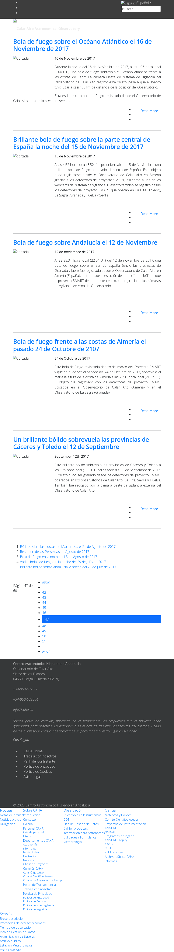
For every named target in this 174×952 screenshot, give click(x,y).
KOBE (108, 848)
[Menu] (131, 28)
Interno (27, 836)
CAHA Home (33, 751)
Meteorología (72, 842)
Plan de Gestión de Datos (81, 824)
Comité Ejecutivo (33, 872)
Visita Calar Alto (10, 950)
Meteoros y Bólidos (118, 815)
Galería (28, 824)
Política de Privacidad (37, 894)
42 (44, 592)
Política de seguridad (36, 909)
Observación (73, 810)
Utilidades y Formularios (80, 837)
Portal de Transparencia (39, 885)
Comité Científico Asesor (38, 876)
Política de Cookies (38, 771)
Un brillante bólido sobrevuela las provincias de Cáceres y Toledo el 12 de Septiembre (81, 443)
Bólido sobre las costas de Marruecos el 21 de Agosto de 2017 (68, 546)
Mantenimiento (32, 852)
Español (143, 2)
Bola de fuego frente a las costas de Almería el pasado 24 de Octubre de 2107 (79, 345)
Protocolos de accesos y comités (23, 923)
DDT (66, 819)
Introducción (31, 815)
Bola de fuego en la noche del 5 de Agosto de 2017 (58, 556)
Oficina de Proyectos (35, 864)
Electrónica (29, 856)
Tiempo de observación (16, 927)
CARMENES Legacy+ (117, 840)
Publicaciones (114, 852)
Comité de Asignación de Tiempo (43, 880)
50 (44, 636)
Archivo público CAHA (119, 857)
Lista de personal (33, 832)
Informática (29, 848)
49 (44, 631)
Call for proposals (75, 828)
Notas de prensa (11, 815)
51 (44, 641)
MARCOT (110, 832)
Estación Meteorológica (16, 945)
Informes (111, 861)
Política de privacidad (39, 766)
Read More (149, 110)
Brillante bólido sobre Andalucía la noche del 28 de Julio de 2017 (68, 567)
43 (44, 597)
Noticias (6, 810)
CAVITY (109, 844)
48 (44, 626)
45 (44, 607)
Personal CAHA (33, 828)
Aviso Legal (32, 776)
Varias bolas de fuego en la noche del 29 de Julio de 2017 (63, 561)
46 (44, 612)
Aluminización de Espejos (17, 936)
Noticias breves (10, 819)
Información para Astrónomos (84, 833)
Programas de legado (119, 836)
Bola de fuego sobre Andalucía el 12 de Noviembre (85, 242)
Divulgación (7, 824)
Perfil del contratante (39, 761)
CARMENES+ (112, 828)
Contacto (29, 819)
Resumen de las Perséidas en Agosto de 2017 (54, 551)
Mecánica (28, 860)
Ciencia (110, 810)
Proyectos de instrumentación (125, 824)
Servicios (6, 913)
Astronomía (30, 844)
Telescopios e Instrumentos (82, 815)
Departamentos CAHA (38, 840)
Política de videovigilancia (38, 905)
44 (44, 602)
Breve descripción (12, 919)
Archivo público (10, 941)
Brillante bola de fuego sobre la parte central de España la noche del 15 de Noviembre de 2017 (81, 143)
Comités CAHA (33, 868)
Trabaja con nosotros (40, 756)
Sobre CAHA (32, 810)
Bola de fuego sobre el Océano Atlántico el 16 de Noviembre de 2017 (82, 45)
